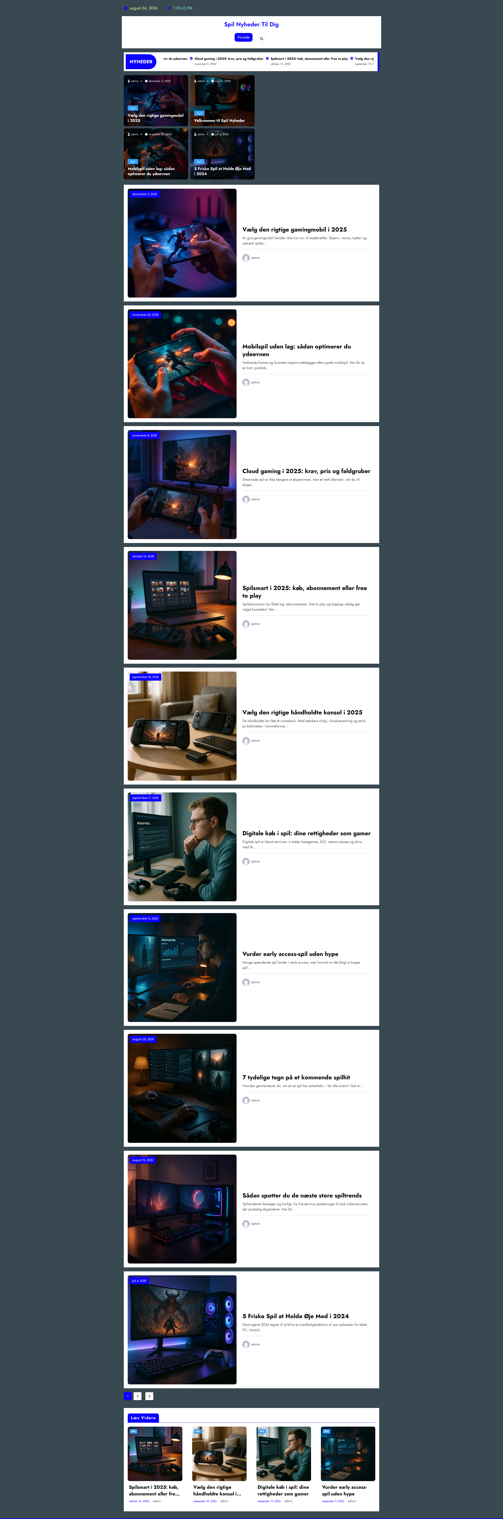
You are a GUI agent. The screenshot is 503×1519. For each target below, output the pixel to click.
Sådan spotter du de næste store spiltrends (302, 1195)
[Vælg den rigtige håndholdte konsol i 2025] (182, 725)
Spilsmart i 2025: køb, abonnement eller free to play (248, 58)
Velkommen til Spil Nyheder (219, 120)
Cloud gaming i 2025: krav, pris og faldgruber (168, 58)
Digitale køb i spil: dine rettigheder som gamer (306, 833)
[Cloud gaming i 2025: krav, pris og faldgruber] (182, 484)
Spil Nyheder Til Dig (251, 24)
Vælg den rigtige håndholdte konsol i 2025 (326, 58)
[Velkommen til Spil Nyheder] (222, 100)
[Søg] (261, 38)
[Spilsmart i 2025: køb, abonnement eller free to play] (182, 605)
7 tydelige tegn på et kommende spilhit (296, 1077)
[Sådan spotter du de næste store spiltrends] (182, 1209)
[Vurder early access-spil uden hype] (182, 967)
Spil (133, 108)
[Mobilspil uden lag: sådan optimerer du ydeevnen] (156, 153)
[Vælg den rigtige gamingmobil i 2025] (156, 100)
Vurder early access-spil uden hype (290, 954)
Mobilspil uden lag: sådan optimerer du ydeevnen (151, 171)
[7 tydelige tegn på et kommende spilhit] (182, 1088)
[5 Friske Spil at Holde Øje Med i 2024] (222, 153)
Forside (244, 37)
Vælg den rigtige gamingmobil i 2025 (156, 118)
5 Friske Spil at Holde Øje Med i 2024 (222, 171)
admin (134, 81)
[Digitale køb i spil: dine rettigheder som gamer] (182, 846)
